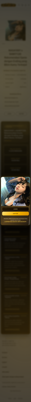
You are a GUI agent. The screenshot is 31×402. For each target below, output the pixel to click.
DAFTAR (15, 213)
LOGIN (15, 209)
